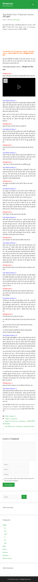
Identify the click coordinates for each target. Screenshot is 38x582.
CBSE (7, 416)
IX (5, 528)
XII (5, 543)
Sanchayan (14, 419)
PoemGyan (8, 3)
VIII (5, 534)
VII (5, 531)
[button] (19, 87)
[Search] (24, 497)
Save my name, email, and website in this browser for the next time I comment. (19, 479)
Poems (5, 549)
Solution (11, 416)
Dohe (4, 546)
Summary (6, 555)
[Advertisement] (19, 40)
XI (5, 540)
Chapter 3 (7, 419)
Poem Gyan (15, 579)
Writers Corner (7, 558)
